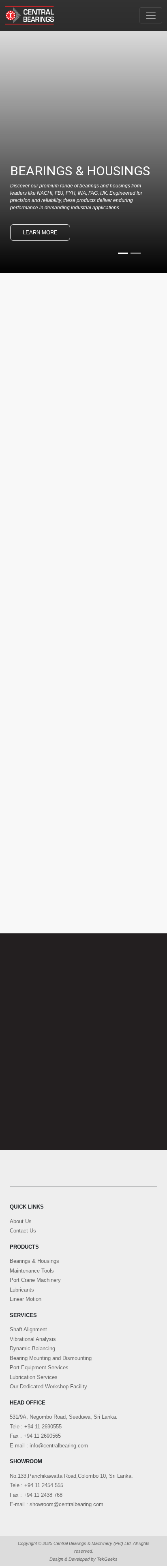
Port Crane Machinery (35, 1280)
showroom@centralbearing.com (66, 1504)
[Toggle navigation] (150, 15)
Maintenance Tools (32, 1271)
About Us (21, 1221)
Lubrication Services (34, 1377)
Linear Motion (25, 1299)
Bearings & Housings (34, 1261)
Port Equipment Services (39, 1367)
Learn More (40, 232)
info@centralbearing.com (59, 1446)
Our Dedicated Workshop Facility (48, 1386)
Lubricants (22, 1290)
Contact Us (23, 1231)
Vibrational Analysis (33, 1339)
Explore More (47, 746)
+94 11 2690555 (43, 1427)
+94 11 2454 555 (43, 1485)
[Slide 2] (136, 253)
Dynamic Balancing (32, 1348)
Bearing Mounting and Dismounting (51, 1358)
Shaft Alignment (28, 1329)
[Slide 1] (123, 253)
